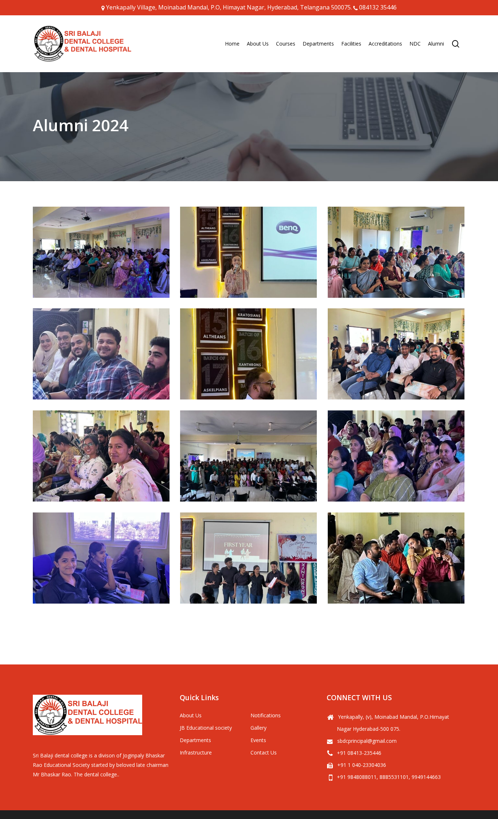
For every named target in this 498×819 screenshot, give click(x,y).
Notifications (265, 715)
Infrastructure (196, 752)
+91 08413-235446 (359, 752)
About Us (191, 715)
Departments (195, 740)
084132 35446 (378, 7)
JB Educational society (206, 727)
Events (258, 740)
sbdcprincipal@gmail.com (367, 740)
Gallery (258, 727)
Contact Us (263, 752)
